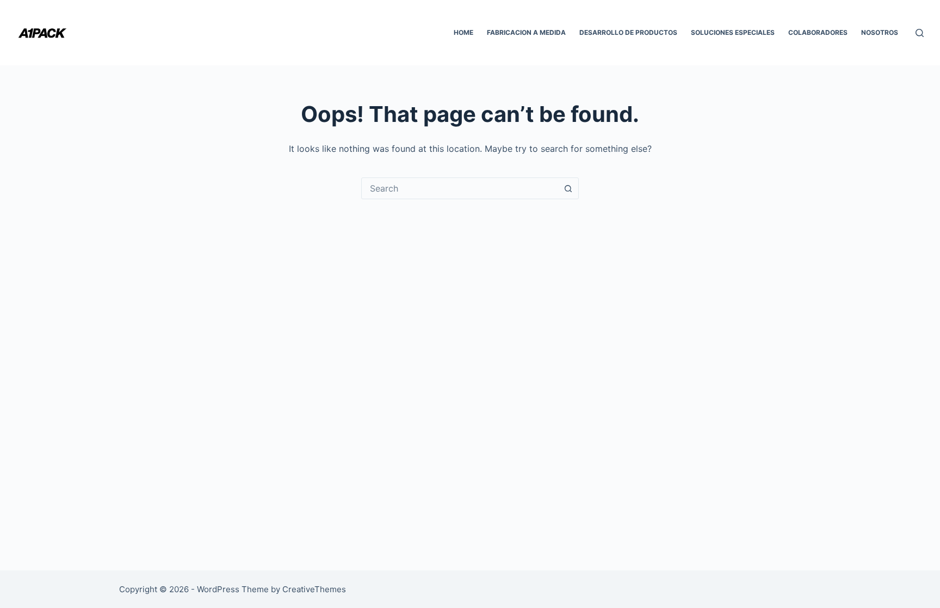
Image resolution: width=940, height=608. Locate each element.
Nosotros (879, 32)
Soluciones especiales (733, 32)
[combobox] (460, 188)
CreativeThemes (314, 589)
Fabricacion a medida (526, 32)
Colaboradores (818, 32)
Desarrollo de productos (628, 32)
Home (463, 32)
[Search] (920, 33)
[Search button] (568, 188)
